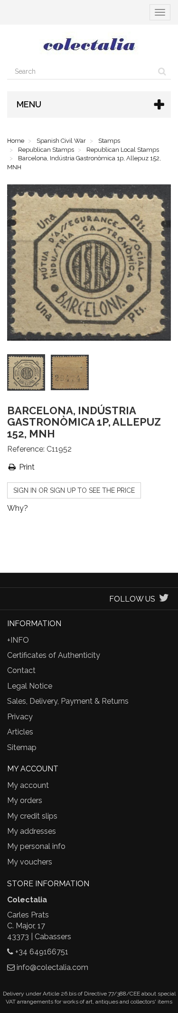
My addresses (31, 831)
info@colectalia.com (52, 967)
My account (28, 785)
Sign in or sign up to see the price (74, 490)
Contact (21, 670)
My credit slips (32, 816)
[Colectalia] (89, 44)
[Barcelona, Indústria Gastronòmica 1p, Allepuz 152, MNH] (28, 374)
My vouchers (29, 861)
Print (26, 467)
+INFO (18, 640)
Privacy (20, 716)
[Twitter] (164, 598)
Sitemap (22, 747)
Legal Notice (29, 685)
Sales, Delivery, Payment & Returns (68, 701)
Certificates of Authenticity (53, 655)
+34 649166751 (41, 951)
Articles (20, 731)
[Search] (162, 71)
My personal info (36, 846)
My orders (24, 800)
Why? (17, 508)
